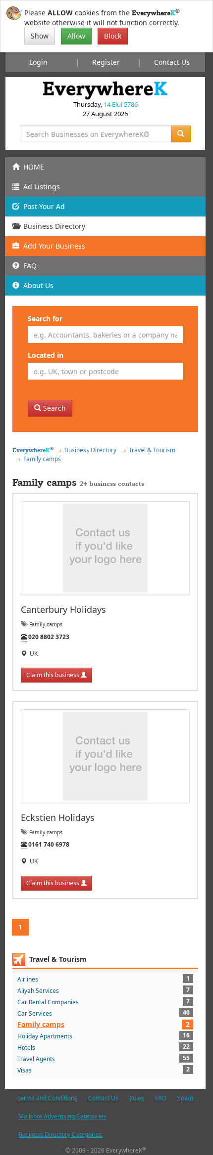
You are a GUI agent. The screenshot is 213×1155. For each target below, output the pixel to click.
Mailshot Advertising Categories (62, 1116)
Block (112, 36)
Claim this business (53, 675)
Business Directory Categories (60, 1134)
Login (38, 62)
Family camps (45, 624)
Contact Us (172, 62)
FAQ (160, 1098)
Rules (136, 1098)
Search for (45, 318)
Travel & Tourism (58, 959)
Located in (45, 355)
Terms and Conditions (47, 1098)
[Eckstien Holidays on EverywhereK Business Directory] (105, 756)
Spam (185, 1098)
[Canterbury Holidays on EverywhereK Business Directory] (105, 548)
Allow (76, 36)
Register (106, 62)
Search (53, 408)
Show (40, 36)
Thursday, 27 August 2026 (105, 109)
